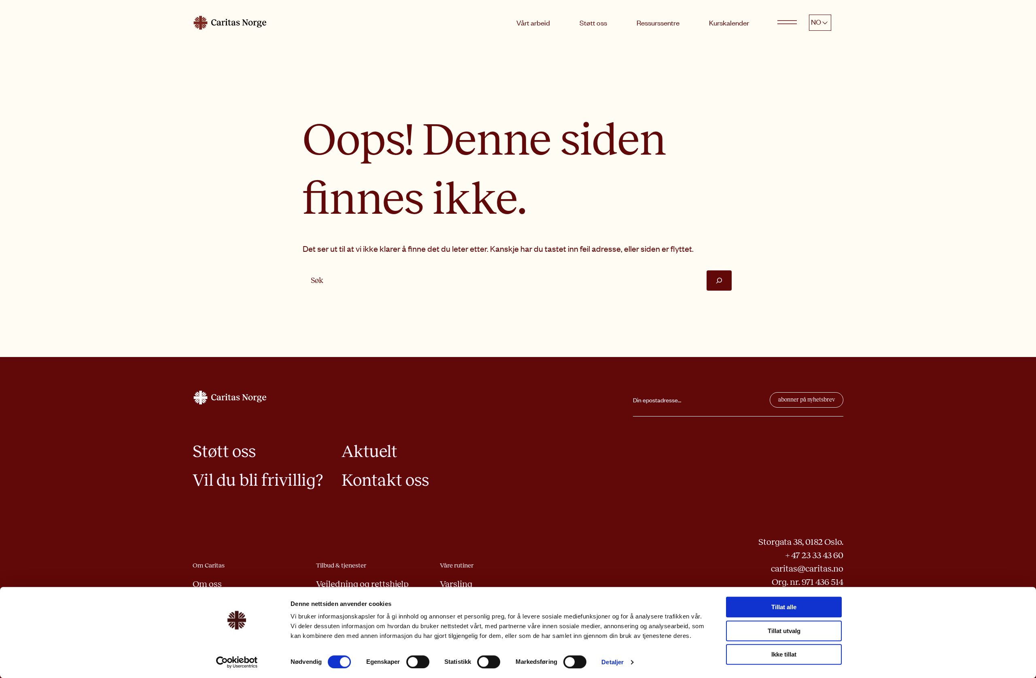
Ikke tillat (783, 654)
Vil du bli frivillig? (258, 480)
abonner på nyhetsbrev (806, 400)
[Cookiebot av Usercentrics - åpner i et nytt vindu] (237, 662)
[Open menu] (787, 22)
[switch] (417, 661)
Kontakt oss (385, 480)
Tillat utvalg (784, 630)
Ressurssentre (658, 23)
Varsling (456, 584)
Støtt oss (593, 23)
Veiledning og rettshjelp (362, 584)
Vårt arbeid (533, 23)
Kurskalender (729, 23)
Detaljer (612, 662)
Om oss (207, 584)
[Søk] (719, 280)
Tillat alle (783, 607)
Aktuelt (369, 451)
